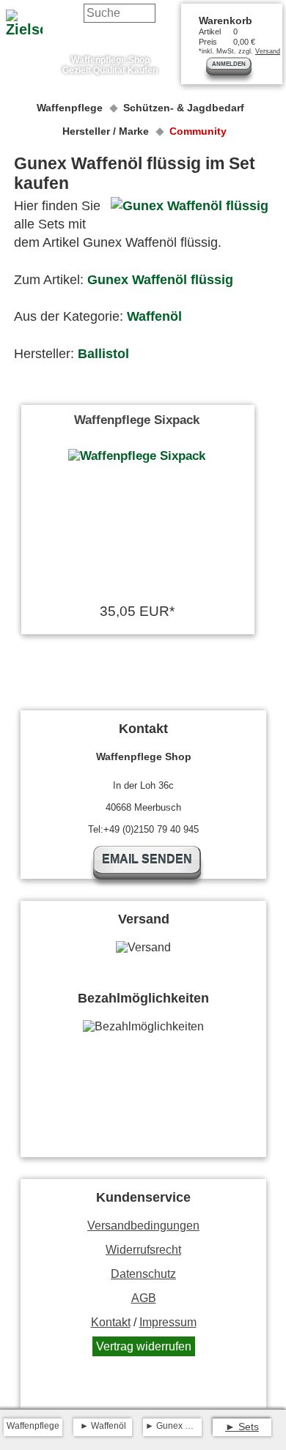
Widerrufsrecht (143, 1249)
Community (198, 131)
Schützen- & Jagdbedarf (183, 108)
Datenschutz (143, 1274)
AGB (143, 1298)
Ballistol (103, 353)
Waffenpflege (70, 108)
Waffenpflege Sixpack (136, 419)
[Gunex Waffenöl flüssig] (189, 208)
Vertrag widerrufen (143, 1346)
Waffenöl (154, 316)
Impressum (168, 1322)
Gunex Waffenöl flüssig (160, 279)
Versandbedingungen (143, 1225)
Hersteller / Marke (105, 131)
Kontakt (111, 1322)
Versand (267, 51)
